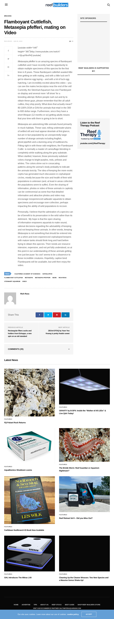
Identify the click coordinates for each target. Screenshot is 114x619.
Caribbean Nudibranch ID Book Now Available (24, 530)
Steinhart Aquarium (12, 281)
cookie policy (73, 614)
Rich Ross (8, 41)
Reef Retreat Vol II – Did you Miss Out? (76, 518)
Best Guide (69, 605)
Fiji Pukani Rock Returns (15, 422)
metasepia (29, 277)
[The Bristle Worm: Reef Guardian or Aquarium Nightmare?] (84, 445)
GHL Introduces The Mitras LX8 (17, 577)
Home (16, 605)
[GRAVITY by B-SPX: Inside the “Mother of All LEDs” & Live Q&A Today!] (84, 386)
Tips (35, 605)
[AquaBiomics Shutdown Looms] (29, 446)
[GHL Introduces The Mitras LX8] (29, 553)
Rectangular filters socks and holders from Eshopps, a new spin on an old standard (20, 333)
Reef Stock (57, 605)
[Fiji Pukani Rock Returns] (29, 392)
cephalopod (47, 274)
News (54, 277)
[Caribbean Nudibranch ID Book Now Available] (29, 500)
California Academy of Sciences (27, 274)
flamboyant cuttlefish (13, 277)
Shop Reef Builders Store (89, 605)
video (24, 281)
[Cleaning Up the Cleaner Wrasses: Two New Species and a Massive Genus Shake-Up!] (84, 553)
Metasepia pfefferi (42, 277)
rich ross (62, 277)
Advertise (26, 605)
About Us (44, 605)
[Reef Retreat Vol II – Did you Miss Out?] (84, 494)
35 (72, 41)
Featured (8, 419)
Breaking (8, 16)
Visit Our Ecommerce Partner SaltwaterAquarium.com (57, 608)
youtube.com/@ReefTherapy (92, 143)
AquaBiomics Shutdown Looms (18, 470)
